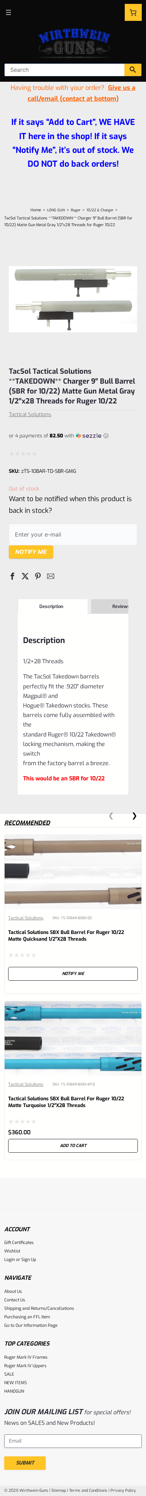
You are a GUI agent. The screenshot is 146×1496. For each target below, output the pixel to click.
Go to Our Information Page (30, 1325)
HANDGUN (14, 1391)
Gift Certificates (19, 1242)
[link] (72, 914)
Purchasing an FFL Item (27, 1317)
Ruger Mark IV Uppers (25, 1366)
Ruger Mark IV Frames (25, 1357)
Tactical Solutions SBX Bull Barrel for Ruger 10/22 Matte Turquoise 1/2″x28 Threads (66, 1102)
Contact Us (14, 1300)
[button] (12, 576)
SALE (9, 1374)
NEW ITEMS (15, 1383)
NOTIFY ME (73, 973)
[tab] (53, 606)
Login (9, 1259)
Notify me (31, 551)
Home (35, 210)
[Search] (132, 70)
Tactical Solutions (30, 414)
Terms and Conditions (88, 1490)
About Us (13, 1291)
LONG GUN (56, 210)
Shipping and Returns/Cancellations (39, 1308)
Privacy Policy (123, 1490)
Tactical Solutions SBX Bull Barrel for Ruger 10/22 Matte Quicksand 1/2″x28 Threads (66, 935)
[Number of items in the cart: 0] (133, 12)
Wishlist (12, 1251)
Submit (25, 1463)
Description (51, 606)
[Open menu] (8, 12)
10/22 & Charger (99, 210)
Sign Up (28, 1259)
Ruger (75, 210)
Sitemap (58, 1490)
